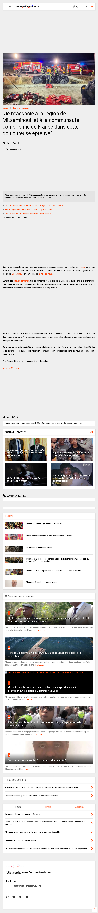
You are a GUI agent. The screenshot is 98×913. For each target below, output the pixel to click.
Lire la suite (41, 630)
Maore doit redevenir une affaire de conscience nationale (49, 536)
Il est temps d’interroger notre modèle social (44, 523)
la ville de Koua (45, 274)
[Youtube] (13, 897)
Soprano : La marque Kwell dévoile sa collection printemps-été (71, 454)
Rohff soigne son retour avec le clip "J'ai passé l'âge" (28, 209)
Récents (9, 516)
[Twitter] (20, 897)
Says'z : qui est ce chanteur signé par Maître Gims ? (28, 213)
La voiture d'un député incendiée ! (39, 547)
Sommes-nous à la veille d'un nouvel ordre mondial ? (37, 760)
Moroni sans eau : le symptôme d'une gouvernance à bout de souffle (53, 571)
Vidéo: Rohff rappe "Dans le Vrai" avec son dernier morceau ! (25, 479)
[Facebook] (27, 897)
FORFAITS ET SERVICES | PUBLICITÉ (27, 886)
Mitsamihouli (17, 274)
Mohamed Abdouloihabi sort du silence (41, 582)
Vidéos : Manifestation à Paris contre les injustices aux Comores (34, 205)
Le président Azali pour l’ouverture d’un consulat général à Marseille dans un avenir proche (26, 453)
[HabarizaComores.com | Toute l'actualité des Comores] (27, 7)
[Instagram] (7, 897)
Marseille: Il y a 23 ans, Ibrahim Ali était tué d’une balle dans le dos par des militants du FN (71, 478)
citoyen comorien (21, 281)
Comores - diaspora (21, 108)
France (82, 267)
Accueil (5, 108)
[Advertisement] (49, 32)
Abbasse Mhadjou (11, 368)
